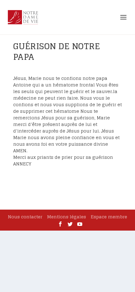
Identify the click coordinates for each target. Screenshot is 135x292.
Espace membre (109, 217)
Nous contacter (25, 217)
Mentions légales (66, 217)
